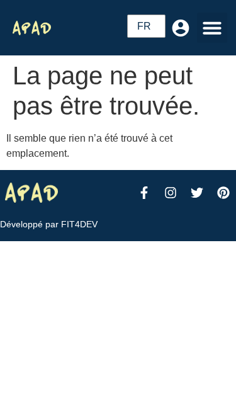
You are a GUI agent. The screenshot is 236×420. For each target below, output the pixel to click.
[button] (212, 28)
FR (144, 26)
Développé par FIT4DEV (49, 224)
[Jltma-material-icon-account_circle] (181, 28)
